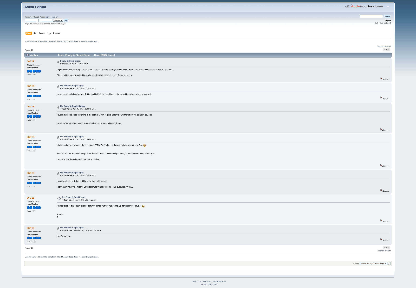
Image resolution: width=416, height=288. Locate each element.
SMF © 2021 (207, 281)
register (55, 17)
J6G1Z (30, 61)
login (47, 17)
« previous (382, 46)
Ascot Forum (35, 7)
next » (388, 46)
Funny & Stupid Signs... (70, 61)
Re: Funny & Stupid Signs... (72, 86)
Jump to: (356, 263)
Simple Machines (219, 281)
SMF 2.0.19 (197, 281)
